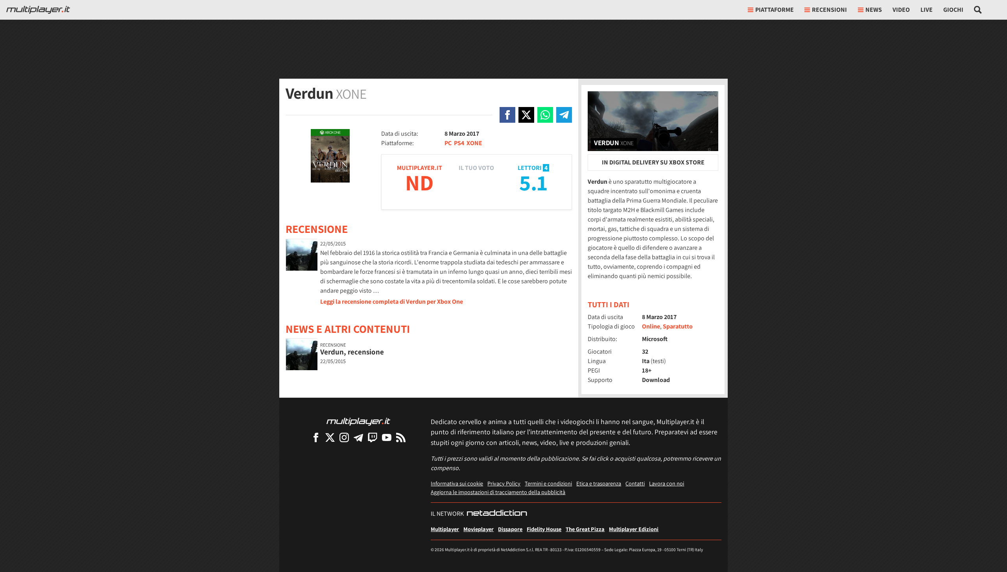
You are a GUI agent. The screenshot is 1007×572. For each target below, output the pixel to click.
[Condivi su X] (526, 115)
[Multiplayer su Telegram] (358, 437)
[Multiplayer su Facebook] (316, 437)
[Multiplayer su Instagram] (344, 437)
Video (901, 10)
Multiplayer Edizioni (633, 529)
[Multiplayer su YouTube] (386, 437)
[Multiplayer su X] (330, 437)
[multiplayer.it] (358, 421)
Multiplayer (445, 529)
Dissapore (510, 529)
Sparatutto (678, 326)
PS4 (459, 143)
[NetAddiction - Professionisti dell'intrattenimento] (497, 513)
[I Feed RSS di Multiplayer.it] (401, 437)
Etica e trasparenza (598, 483)
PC (448, 143)
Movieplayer (478, 529)
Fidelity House (544, 529)
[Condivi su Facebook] (507, 115)
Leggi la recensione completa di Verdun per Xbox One (391, 301)
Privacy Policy (503, 483)
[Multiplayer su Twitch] (372, 437)
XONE (474, 143)
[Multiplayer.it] (38, 10)
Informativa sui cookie (457, 483)
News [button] (873, 10)
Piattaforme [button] (774, 10)
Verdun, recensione (352, 351)
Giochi (953, 10)
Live (926, 10)
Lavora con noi (666, 483)
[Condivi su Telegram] (564, 115)
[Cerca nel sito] (978, 10)
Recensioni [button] (829, 10)
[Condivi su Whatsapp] (545, 115)
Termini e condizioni (548, 483)
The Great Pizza (585, 529)
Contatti (635, 483)
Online (651, 326)
